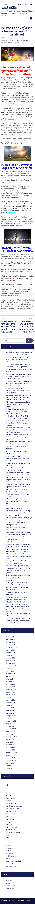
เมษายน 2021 (10, 724)
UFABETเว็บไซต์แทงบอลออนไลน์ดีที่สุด (16, 5)
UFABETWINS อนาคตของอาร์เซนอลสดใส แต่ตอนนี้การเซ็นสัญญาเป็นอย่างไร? (8, 328)
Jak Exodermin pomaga (14, 806)
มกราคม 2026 (10, 645)
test (7, 843)
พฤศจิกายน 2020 (11, 737)
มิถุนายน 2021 (10, 718)
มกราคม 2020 (10, 763)
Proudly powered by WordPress (10, 900)
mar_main (9, 824)
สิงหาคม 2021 (10, 713)
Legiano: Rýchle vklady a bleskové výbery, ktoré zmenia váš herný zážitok (17, 360)
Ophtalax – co (11, 830)
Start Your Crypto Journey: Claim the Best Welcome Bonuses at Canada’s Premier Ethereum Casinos (18, 397)
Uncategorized (11, 848)
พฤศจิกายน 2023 (11, 655)
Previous (6, 319)
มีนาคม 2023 (10, 663)
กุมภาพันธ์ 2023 (11, 666)
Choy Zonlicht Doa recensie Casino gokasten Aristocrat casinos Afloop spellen (18, 609)
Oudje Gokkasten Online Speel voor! (18, 575)
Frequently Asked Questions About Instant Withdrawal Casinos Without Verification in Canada (18, 430)
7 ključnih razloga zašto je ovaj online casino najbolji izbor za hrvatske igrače (19, 383)
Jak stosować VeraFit (13, 809)
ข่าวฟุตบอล (10, 853)
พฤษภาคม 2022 (11, 689)
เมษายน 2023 (10, 661)
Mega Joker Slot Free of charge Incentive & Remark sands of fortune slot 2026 (18, 556)
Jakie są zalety (11, 811)
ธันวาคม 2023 (10, 653)
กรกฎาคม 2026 (11, 640)
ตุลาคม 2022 (10, 676)
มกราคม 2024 (10, 650)
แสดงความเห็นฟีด (12, 886)
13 (7, 785)
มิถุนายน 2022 (10, 687)
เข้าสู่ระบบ (9, 881)
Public (8, 838)
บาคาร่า (8, 859)
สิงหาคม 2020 (10, 745)
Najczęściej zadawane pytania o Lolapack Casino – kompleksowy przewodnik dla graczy (17, 411)
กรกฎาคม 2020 (11, 747)
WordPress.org (11, 888)
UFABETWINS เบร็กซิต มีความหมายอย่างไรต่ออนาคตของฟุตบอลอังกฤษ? (26, 326)
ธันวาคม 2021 (10, 703)
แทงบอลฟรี (9, 864)
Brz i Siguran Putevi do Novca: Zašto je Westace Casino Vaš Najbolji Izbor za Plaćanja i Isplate (18, 376)
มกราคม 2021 (10, 732)
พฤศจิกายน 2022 (11, 674)
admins (25, 40)
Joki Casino (10, 817)
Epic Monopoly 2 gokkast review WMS (19, 566)
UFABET (9, 845)
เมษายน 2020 (10, 755)
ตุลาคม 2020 (10, 739)
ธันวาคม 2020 (10, 734)
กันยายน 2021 (10, 711)
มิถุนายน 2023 (10, 658)
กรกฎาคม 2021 (11, 716)
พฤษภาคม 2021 (11, 721)
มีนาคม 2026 (10, 642)
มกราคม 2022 (10, 700)
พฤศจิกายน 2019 (11, 768)
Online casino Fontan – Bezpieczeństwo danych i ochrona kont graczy (17, 458)
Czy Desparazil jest (12, 798)
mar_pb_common (12, 827)
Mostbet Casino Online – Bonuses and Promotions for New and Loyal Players (19, 437)
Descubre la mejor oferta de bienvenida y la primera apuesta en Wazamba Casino (18, 390)
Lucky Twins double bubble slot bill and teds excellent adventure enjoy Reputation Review (18, 621)
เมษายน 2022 (10, 692)
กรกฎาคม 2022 (11, 684)
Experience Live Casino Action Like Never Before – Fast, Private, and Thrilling (17, 423)
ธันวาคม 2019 (10, 766)
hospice (9, 801)
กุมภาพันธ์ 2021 (11, 729)
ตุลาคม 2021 (10, 708)
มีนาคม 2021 (10, 726)
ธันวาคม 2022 (10, 671)
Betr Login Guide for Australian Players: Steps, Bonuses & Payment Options (18, 480)
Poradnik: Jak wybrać (13, 832)
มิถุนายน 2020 (10, 750)
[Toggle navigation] (31, 18)
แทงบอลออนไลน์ (13, 42)
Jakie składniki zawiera (13, 814)
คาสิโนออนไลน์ (11, 856)
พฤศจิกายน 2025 (11, 647)
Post (7, 835)
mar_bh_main (10, 819)
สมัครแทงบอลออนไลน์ (13, 861)
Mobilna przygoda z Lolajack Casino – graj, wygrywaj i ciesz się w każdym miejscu (19, 404)
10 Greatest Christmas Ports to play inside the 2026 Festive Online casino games (18, 570)
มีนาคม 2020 (10, 758)
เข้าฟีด (8, 883)
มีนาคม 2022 (10, 695)
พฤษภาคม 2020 (11, 753)
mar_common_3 (11, 822)
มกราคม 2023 (10, 668)
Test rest (9, 542)
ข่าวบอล (9, 851)
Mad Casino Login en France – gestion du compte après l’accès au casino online (19, 501)
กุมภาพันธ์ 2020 (11, 760)
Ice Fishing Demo (12, 803)
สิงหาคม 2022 (10, 682)
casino (8, 796)
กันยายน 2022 (10, 679)
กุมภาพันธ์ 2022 (11, 697)
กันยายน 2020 (10, 742)
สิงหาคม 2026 (10, 637)
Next (30, 319)
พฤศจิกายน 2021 (11, 705)
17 (7, 788)
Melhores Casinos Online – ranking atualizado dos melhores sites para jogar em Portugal (18, 513)
